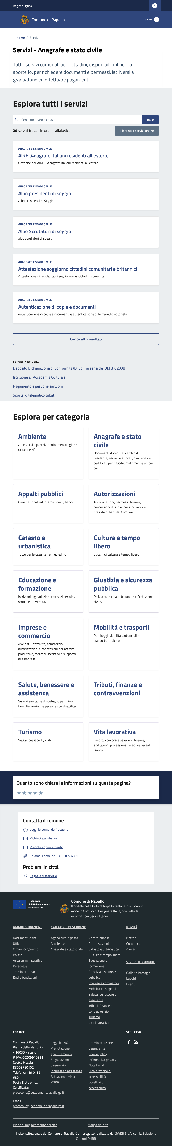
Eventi (131, 984)
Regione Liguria (22, 6)
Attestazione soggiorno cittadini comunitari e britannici (77, 269)
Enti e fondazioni (25, 977)
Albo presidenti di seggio (44, 193)
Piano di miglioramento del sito (35, 1124)
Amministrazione (27, 926)
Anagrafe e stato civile (35, 148)
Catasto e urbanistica (104, 949)
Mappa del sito (98, 1124)
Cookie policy (98, 1053)
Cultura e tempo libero (104, 954)
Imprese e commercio (104, 983)
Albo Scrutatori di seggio (44, 231)
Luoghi (131, 978)
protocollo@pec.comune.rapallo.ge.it (38, 1092)
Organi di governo (25, 949)
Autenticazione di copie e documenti (57, 307)
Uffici (16, 943)
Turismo (94, 1016)
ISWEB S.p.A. (123, 1133)
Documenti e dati (25, 937)
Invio (150, 119)
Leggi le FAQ (59, 1042)
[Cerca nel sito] (156, 19)
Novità (131, 926)
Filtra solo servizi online (137, 130)
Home (20, 37)
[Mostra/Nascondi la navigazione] (5, 19)
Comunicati (134, 943)
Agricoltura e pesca (64, 937)
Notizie (131, 937)
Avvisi (130, 949)
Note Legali (97, 1065)
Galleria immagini (138, 972)
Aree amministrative (27, 960)
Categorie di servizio (68, 926)
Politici (18, 954)
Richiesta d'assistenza (66, 1070)
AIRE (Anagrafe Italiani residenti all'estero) (63, 155)
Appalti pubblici (99, 937)
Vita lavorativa (99, 1022)
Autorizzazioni (99, 943)
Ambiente (58, 943)
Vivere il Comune (140, 961)
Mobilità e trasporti (102, 988)
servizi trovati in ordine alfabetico (42, 130)
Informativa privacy (102, 1059)
